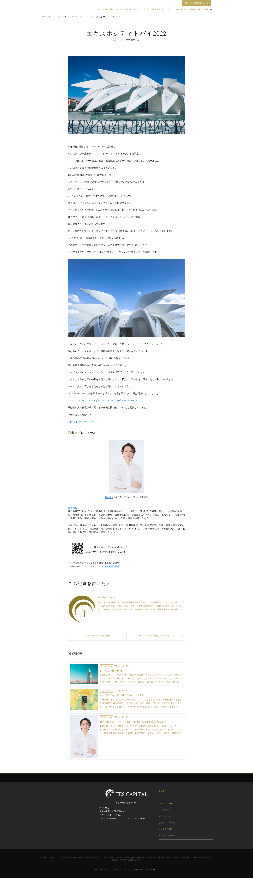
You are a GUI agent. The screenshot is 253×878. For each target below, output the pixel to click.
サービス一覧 (143, 9)
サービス (162, 797)
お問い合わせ (164, 816)
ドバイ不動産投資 (166, 835)
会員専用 (204, 9)
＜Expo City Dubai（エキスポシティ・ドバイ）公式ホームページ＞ (103, 400)
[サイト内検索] (211, 9)
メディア (169, 9)
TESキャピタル (106, 597)
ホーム (90, 9)
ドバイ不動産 (180, 9)
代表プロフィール (166, 804)
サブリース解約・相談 (104, 9)
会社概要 (192, 9)
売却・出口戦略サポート (126, 9)
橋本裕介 (109, 497)
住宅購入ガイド (157, 9)
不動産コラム (77, 17)
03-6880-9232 (111, 818)
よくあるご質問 (165, 829)
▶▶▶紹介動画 (112, 566)
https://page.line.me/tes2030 (81, 421)
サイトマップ (164, 810)
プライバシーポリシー (168, 823)
